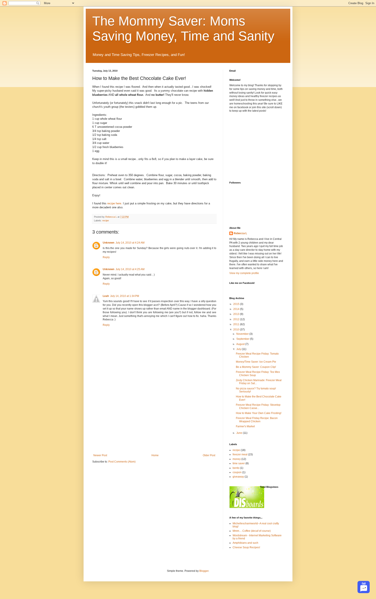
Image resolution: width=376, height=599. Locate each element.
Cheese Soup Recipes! (246, 547)
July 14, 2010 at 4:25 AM (130, 269)
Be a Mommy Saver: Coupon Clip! (256, 366)
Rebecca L (240, 233)
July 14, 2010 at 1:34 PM (124, 296)
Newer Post (100, 455)
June (239, 432)
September (243, 338)
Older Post (209, 455)
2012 (236, 319)
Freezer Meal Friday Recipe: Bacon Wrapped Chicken (257, 420)
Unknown (108, 242)
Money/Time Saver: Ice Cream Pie (256, 361)
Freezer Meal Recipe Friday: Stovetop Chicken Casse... (258, 406)
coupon (237, 472)
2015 (236, 304)
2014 (236, 309)
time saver (239, 463)
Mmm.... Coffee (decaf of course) (252, 530)
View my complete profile (244, 273)
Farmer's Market (245, 426)
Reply (106, 257)
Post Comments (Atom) (122, 461)
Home (155, 455)
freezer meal (240, 454)
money (237, 459)
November (242, 333)
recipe (105, 220)
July (239, 349)
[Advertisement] (154, 421)
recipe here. (114, 203)
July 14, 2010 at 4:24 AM (130, 242)
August (240, 344)
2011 (236, 324)
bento (236, 467)
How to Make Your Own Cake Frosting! (258, 413)
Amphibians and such (245, 542)
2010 (236, 329)
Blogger (203, 570)
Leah (106, 296)
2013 (236, 314)
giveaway (238, 476)
